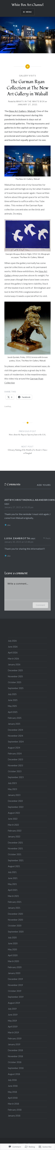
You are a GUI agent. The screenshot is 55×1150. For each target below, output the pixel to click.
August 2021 (14, 866)
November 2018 (15, 1056)
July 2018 (12, 1080)
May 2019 (12, 1020)
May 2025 (12, 706)
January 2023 (14, 795)
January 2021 (14, 908)
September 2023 (15, 777)
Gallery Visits (27, 75)
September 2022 (15, 807)
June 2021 (12, 878)
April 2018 (12, 1098)
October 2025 (14, 682)
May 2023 (12, 789)
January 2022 (14, 836)
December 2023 (15, 759)
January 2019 (14, 1044)
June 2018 (12, 1086)
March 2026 (13, 658)
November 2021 (15, 848)
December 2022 (15, 801)
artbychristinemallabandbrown (29, 499)
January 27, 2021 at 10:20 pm (18, 507)
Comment (40, 605)
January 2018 (14, 1115)
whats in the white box (30, 101)
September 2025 (15, 688)
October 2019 (14, 991)
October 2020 (14, 925)
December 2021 (15, 842)
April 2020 (12, 955)
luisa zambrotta (17, 538)
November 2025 (15, 676)
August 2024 (14, 747)
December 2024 (15, 730)
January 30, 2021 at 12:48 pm (18, 541)
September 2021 (15, 860)
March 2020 (13, 961)
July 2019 (12, 1009)
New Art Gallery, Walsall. (22, 111)
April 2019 (12, 1026)
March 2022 (13, 825)
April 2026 (12, 652)
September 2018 (15, 1068)
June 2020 (12, 943)
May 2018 (12, 1092)
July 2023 (12, 783)
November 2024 (15, 735)
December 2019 (15, 979)
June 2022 (12, 818)
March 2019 (13, 1032)
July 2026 (12, 641)
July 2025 (12, 694)
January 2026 (14, 664)
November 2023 (15, 765)
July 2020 (12, 937)
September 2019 (15, 997)
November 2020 (15, 919)
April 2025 (12, 712)
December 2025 (15, 670)
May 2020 (12, 949)
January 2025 (14, 724)
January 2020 (14, 973)
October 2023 (14, 771)
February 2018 (14, 1109)
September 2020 (15, 931)
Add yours (44, 485)
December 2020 (15, 914)
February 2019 (14, 1038)
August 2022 (14, 813)
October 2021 (14, 854)
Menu (29, 12)
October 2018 (14, 1062)
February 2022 (14, 830)
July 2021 (12, 872)
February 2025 (14, 718)
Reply (48, 500)
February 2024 (14, 753)
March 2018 (13, 1103)
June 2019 (12, 1014)
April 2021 (12, 890)
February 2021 (14, 902)
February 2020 (14, 967)
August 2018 (14, 1074)
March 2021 (13, 896)
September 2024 (15, 741)
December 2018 (15, 1050)
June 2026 (12, 646)
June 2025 (12, 700)
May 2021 (12, 884)
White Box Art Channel (27, 5)
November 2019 (15, 985)
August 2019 (14, 1003)
